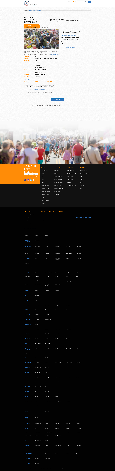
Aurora (36, 258)
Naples (77, 276)
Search (43, 203)
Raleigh (77, 348)
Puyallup (57, 453)
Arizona (27, 232)
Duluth (36, 338)
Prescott (67, 232)
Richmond (78, 445)
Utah (26, 440)
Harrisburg (47, 401)
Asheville (37, 348)
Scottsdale (78, 232)
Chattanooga (38, 423)
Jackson (37, 463)
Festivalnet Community (47, 211)
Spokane (78, 453)
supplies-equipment (58, 182)
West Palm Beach (47, 285)
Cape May (37, 362)
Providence (37, 406)
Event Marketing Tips (71, 173)
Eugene (36, 396)
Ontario (27, 391)
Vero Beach (37, 284)
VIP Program (70, 176)
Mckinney (78, 432)
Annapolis (37, 329)
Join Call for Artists (71, 185)
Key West (37, 276)
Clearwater (37, 272)
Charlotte (47, 348)
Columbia (37, 411)
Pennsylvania (28, 401)
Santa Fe (47, 367)
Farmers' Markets (45, 194)
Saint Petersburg (68, 280)
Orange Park (38, 280)
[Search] (89, 2)
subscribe (33, 176)
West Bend (47, 458)
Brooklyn (47, 377)
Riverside (57, 250)
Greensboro (68, 348)
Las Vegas (37, 372)
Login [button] (62, 103)
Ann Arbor (37, 333)
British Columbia (27, 241)
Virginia (27, 445)
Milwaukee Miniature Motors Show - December (70, 39)
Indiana (27, 309)
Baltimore (47, 329)
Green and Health (45, 185)
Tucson (36, 235)
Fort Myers (68, 272)
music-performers (58, 179)
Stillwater (68, 338)
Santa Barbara (69, 253)
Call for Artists (45, 170)
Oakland (26, 250)
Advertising (61, 217)
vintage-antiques (58, 176)
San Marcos (58, 435)
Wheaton (78, 305)
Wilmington (37, 353)
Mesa (46, 232)
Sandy (46, 440)
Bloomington (38, 305)
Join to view (27, 79)
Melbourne (57, 276)
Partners (82, 182)
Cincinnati (47, 381)
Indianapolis (58, 309)
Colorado (27, 258)
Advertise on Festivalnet (30, 214)
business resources (58, 188)
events (49, 4)
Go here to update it (39, 89)
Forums (43, 217)
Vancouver (37, 240)
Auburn (36, 453)
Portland (47, 396)
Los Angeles (78, 246)
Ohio (26, 381)
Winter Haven (58, 284)
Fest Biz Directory (28, 217)
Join (25, 92)
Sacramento (68, 250)
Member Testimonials (84, 173)
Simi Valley (78, 253)
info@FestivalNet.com (83, 217)
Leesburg (47, 276)
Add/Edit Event (70, 170)
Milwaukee (37, 458)
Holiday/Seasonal (45, 188)
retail (55, 173)
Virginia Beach (28, 449)
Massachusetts (28, 324)
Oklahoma (27, 386)
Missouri (27, 343)
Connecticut (28, 267)
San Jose (47, 253)
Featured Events (45, 200)
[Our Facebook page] (25, 180)
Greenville (47, 411)
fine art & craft (57, 185)
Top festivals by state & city (32, 228)
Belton (46, 428)
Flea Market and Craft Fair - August (70, 41)
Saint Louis (47, 343)
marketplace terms (67, 468)
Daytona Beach (48, 272)
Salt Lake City (38, 440)
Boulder (47, 258)
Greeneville (47, 423)
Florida (27, 272)
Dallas (26, 432)
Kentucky (27, 314)
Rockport (37, 435)
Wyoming (27, 463)
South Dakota (27, 418)
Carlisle (36, 401)
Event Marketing (28, 220)
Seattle (67, 453)
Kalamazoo (68, 333)
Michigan (27, 333)
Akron (36, 381)
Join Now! (57, 99)
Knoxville (57, 423)
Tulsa (46, 386)
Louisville (47, 314)
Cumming (47, 290)
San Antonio (47, 435)
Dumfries (47, 445)
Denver (67, 258)
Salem (56, 396)
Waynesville (27, 353)
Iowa (26, 295)
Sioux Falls (37, 417)
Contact (43, 220)
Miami (67, 276)
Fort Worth (37, 432)
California (28, 246)
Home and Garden (46, 191)
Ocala (26, 280)
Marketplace (55, 4)
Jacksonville (27, 276)
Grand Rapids (48, 333)
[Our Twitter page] (31, 180)
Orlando (47, 280)
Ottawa (36, 391)
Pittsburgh (68, 401)
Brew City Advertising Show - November (70, 37)
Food (43, 182)
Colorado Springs (57, 259)
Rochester (68, 377)
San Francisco (38, 253)
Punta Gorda (58, 280)
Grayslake (57, 305)
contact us (82, 468)
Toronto (47, 391)
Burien (46, 453)
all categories (57, 194)
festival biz (74, 4)
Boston (36, 324)
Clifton (46, 362)
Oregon (27, 396)
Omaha (47, 357)
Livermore (68, 246)
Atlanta (36, 290)
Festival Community (82, 4)
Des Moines (37, 295)
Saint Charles (69, 305)
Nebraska (27, 357)
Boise (36, 300)
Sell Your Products (28, 223)
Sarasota (78, 280)
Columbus (57, 381)
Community (44, 214)
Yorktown (37, 449)
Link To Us (82, 185)
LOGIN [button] (70, 1)
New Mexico (28, 367)
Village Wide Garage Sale (67, 44)
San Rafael (57, 253)
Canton (57, 428)
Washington (28, 453)
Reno (46, 372)
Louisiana (27, 319)
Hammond (37, 319)
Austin (36, 428)
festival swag (57, 191)
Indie (43, 197)
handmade (56, 170)
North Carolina (27, 349)
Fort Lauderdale (59, 272)
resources (67, 4)
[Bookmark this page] (33, 180)
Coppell (67, 428)
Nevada (27, 372)
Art (42, 176)
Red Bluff (47, 250)
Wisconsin (27, 458)
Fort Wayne (47, 309)
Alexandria (37, 445)
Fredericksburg (48, 432)
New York (27, 377)
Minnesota (28, 338)
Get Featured (70, 179)
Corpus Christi (79, 428)
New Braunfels (28, 435)
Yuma (46, 235)
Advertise (69, 182)
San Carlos (78, 250)
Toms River (78, 362)
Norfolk (67, 445)
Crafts (43, 179)
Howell (57, 333)
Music (43, 173)
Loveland (27, 263)
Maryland (27, 329)
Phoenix (57, 232)
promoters (61, 4)
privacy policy (76, 468)
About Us (60, 211)
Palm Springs (38, 250)
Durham (57, 348)
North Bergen (69, 362)
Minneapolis (47, 338)
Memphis (68, 423)
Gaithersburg (58, 329)
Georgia (27, 290)
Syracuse (78, 377)
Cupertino (47, 246)
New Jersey (28, 362)
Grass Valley (58, 246)
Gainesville (78, 272)
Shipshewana (69, 309)
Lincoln (36, 357)
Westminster (68, 329)
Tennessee (27, 423)
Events (43, 167)
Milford (36, 267)
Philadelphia (58, 401)
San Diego (27, 253)
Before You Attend (70, 47)
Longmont (78, 258)
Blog (89, 4)
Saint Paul (57, 338)
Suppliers (82, 179)
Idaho (26, 300)
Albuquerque (38, 367)
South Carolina (27, 412)
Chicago (47, 305)
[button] (37, 27)
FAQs (81, 191)
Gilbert (36, 232)
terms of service (58, 468)
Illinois (27, 305)
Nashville (78, 423)
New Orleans (48, 319)
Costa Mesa (37, 246)
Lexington (37, 314)
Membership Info (83, 170)
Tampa (26, 284)
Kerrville (67, 432)
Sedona (26, 235)
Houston (57, 432)
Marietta (57, 290)
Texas (26, 428)
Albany (36, 377)
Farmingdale (58, 362)
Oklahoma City (38, 386)
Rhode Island (26, 406)
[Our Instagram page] (28, 180)
